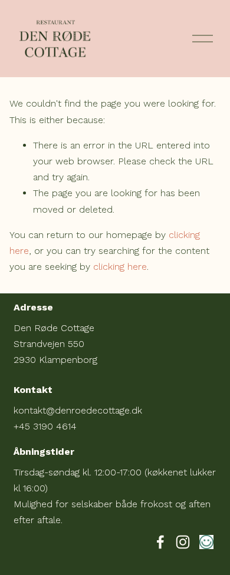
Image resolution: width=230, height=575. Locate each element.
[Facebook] (160, 542)
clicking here (120, 266)
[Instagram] (183, 542)
